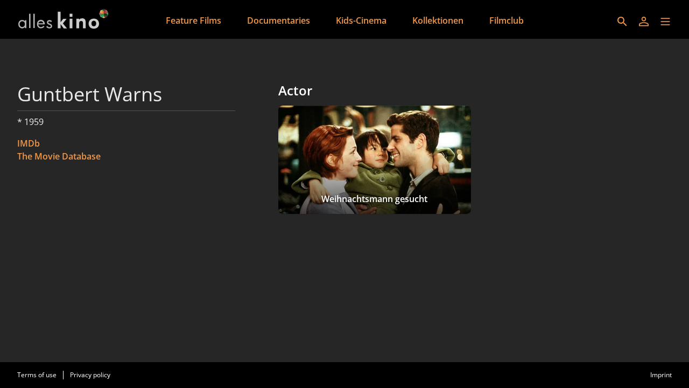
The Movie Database (59, 156)
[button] (665, 21)
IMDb (28, 143)
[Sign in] (644, 21)
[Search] (622, 21)
